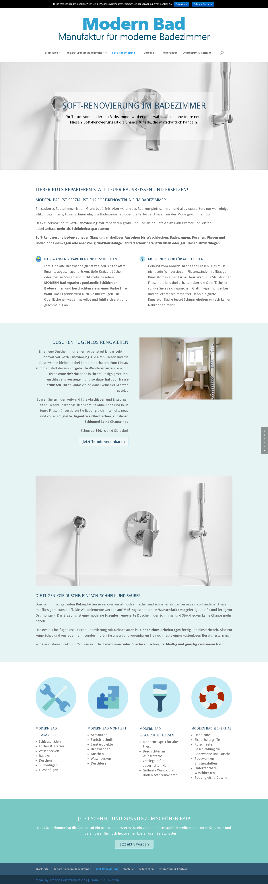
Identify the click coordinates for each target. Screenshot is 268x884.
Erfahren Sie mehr (203, 4)
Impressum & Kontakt (196, 52)
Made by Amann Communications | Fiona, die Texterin (77, 880)
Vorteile (149, 52)
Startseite (51, 52)
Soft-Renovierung (123, 52)
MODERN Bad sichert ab (211, 728)
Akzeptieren (181, 4)
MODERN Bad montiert (107, 728)
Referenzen (170, 52)
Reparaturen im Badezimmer (85, 52)
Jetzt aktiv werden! (134, 844)
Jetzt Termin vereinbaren (104, 441)
